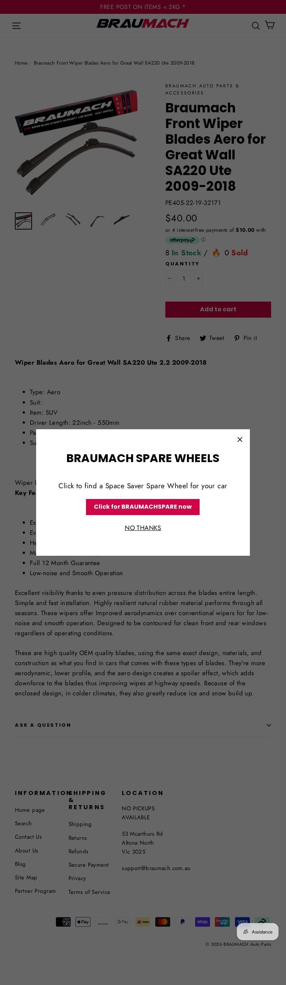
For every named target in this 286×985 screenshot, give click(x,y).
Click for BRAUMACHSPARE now (143, 506)
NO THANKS (143, 527)
